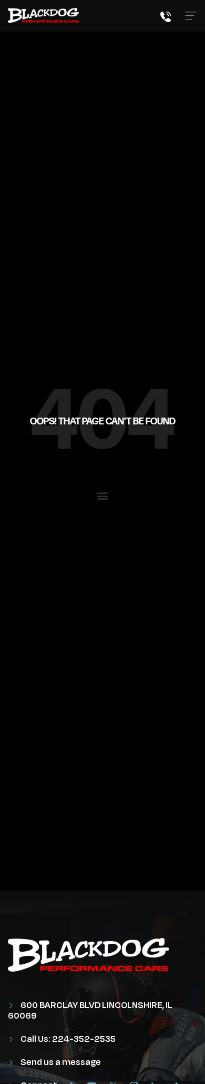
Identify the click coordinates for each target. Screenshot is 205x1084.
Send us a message (60, 1062)
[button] (102, 495)
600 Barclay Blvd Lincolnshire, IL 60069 (90, 1010)
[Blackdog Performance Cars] (43, 15)
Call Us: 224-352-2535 (67, 1039)
